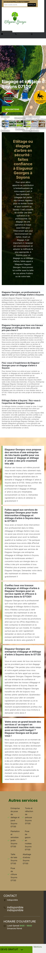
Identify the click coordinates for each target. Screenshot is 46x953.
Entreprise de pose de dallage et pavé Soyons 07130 (15, 817)
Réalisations (12, 109)
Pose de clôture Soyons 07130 (14, 874)
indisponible (8, 34)
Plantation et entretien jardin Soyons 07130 (15, 839)
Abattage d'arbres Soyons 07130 (27, 859)
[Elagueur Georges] (15, 18)
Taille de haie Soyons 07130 (14, 859)
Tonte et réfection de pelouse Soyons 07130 (29, 816)
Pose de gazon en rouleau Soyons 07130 (28, 840)
